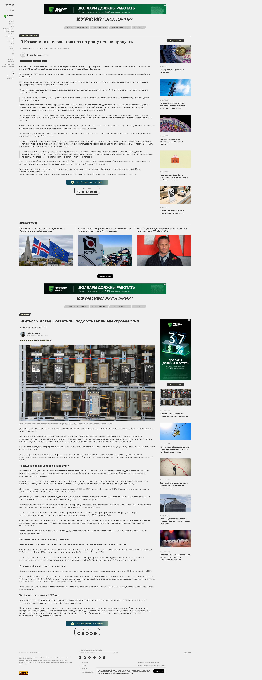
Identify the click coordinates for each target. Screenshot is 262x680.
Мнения (11, 46)
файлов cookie (128, 673)
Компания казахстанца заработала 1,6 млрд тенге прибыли (171, 141)
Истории (11, 23)
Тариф (30, 340)
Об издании (85, 662)
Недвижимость (120, 27)
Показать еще (105, 276)
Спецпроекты (9, 64)
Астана (23, 340)
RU (7, 10)
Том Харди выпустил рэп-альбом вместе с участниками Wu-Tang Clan (162, 230)
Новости (11, 21)
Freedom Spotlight (8, 67)
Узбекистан (10, 78)
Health (12, 38)
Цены (44, 61)
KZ (13, 10)
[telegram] (85, 657)
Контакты (85, 669)
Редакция (11, 59)
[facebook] (104, 657)
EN (10, 10)
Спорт (12, 43)
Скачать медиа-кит (88, 672)
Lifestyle (11, 33)
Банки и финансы (76, 27)
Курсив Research (8, 28)
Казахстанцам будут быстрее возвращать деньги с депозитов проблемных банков (174, 177)
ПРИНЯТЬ (159, 671)
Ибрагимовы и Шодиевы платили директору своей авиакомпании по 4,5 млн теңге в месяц (174, 449)
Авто (12, 26)
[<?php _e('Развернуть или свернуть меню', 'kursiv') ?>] (13, 73)
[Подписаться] (115, 653)
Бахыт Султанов (26, 61)
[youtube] (89, 657)
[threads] (99, 657)
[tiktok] (94, 657)
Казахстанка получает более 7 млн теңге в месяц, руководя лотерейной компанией (175, 557)
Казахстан (10, 76)
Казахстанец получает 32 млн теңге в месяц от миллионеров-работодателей (104, 230)
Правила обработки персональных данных (152, 665)
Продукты (37, 61)
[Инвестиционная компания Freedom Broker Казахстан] (8, 16)
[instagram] (80, 657)
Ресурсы (139, 27)
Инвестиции (99, 27)
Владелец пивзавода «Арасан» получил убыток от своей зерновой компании (175, 521)
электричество (46, 340)
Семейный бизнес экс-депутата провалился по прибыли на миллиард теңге (174, 485)
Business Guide (9, 31)
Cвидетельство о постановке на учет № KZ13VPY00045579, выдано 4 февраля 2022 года (43, 660)
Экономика (10, 41)
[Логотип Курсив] (9, 5)
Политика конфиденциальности (148, 662)
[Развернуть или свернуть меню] (13, 54)
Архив (12, 48)
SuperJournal (9, 36)
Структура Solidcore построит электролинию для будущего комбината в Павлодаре (173, 105)
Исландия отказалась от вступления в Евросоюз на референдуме (42, 230)
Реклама (11, 62)
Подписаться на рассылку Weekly (91, 650)
